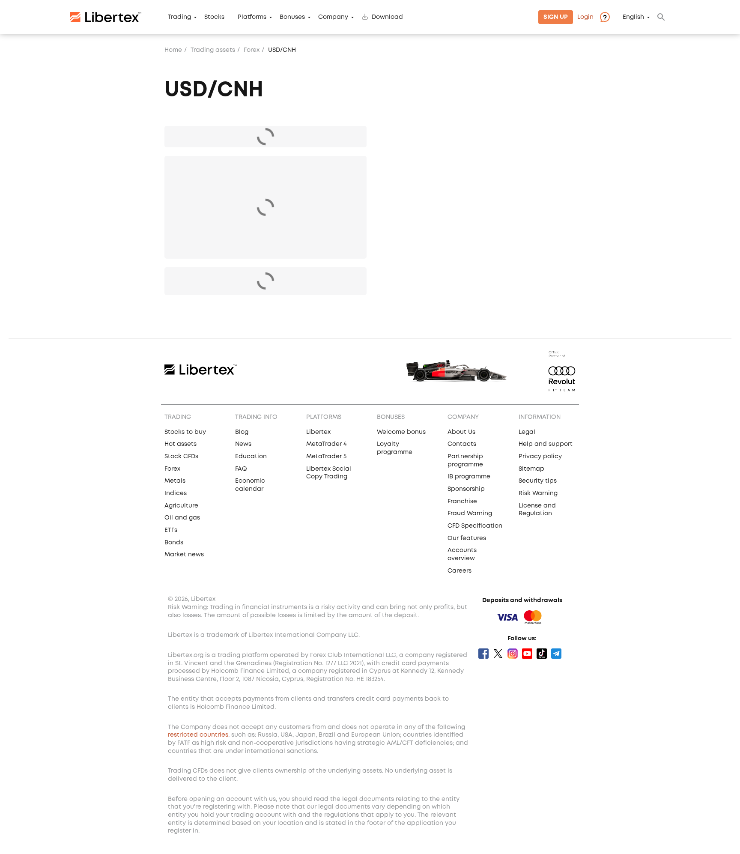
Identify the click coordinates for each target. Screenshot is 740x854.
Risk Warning (538, 493)
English (633, 17)
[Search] (661, 17)
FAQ (241, 469)
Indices (175, 493)
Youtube (527, 653)
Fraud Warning (470, 513)
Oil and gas (182, 517)
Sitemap (531, 469)
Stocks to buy (185, 432)
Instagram (512, 653)
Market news (184, 554)
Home (173, 50)
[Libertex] (105, 17)
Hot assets (180, 444)
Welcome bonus (401, 432)
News (243, 444)
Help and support (546, 444)
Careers (459, 570)
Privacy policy (540, 456)
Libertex (318, 432)
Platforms (252, 17)
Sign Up (555, 17)
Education (251, 456)
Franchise (462, 501)
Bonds (173, 542)
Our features (467, 538)
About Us (461, 432)
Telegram (556, 653)
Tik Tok (542, 653)
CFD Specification (475, 526)
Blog (241, 432)
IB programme (469, 476)
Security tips (538, 481)
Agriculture (181, 505)
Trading (179, 17)
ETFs (170, 530)
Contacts (462, 444)
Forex (252, 50)
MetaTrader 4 (326, 444)
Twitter (498, 653)
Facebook (483, 653)
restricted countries (198, 735)
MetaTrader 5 (326, 456)
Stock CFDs (181, 456)
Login (585, 17)
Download (387, 17)
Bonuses (292, 17)
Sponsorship (466, 489)
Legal (527, 432)
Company (333, 17)
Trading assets (213, 50)
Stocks (214, 17)
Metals (174, 481)
